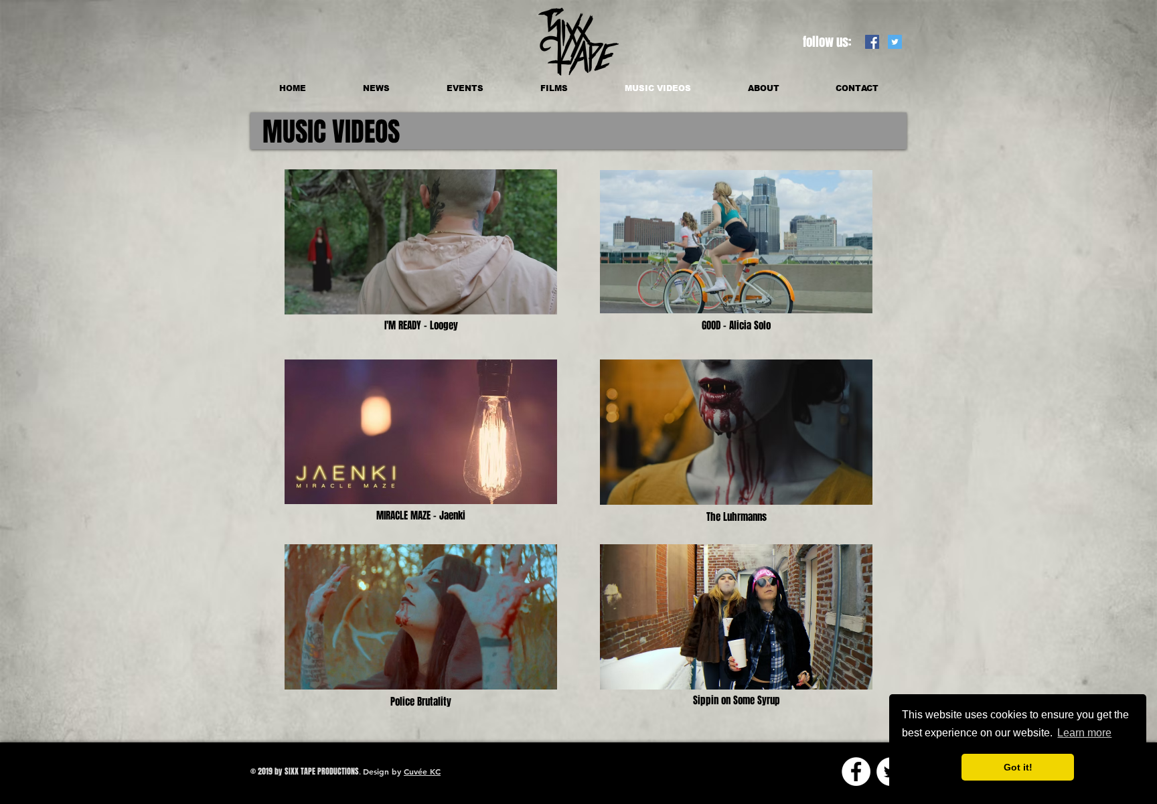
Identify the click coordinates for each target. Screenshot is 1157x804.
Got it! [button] (1018, 767)
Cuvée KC (422, 771)
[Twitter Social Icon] (895, 42)
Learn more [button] (1084, 732)
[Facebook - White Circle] (856, 771)
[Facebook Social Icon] (872, 42)
